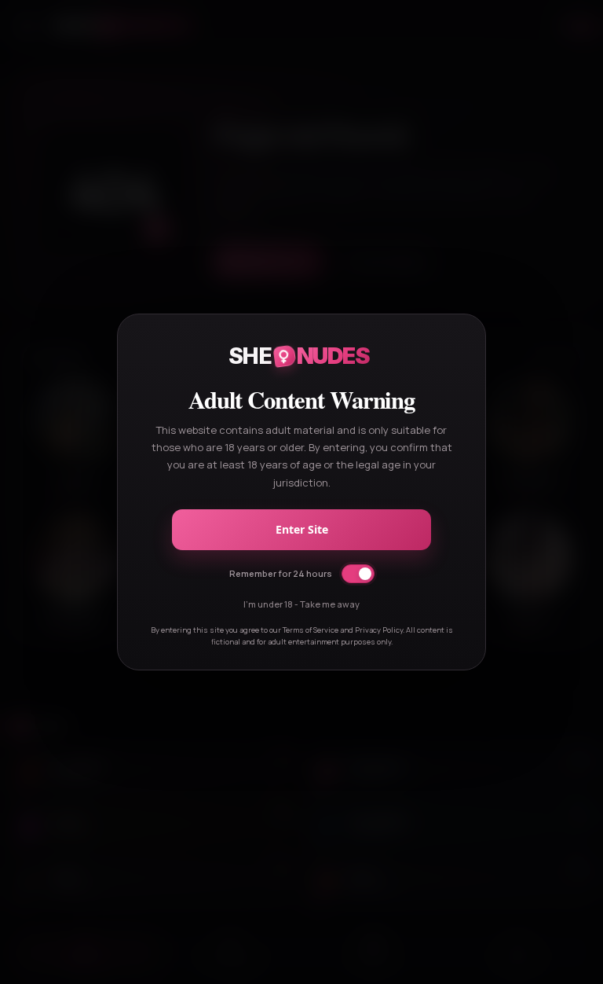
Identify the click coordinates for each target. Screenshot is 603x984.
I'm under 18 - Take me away (301, 604)
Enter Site (302, 529)
